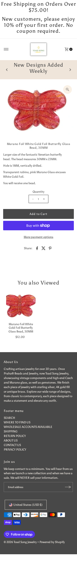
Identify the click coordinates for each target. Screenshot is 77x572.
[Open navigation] (6, 49)
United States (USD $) (27, 511)
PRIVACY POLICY (15, 455)
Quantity (38, 197)
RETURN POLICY (15, 442)
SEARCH (9, 424)
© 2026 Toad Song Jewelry (20, 548)
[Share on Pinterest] (50, 254)
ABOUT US (11, 446)
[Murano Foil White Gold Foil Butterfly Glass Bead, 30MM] (21, 311)
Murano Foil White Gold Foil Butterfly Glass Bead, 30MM (20, 333)
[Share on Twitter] (43, 254)
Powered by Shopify (52, 548)
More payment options (38, 243)
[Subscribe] (68, 493)
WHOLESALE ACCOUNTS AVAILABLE (28, 433)
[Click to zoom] (67, 95)
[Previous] (7, 73)
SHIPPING (11, 437)
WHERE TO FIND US (17, 428)
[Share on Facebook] (37, 254)
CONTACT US (12, 451)
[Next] (70, 73)
